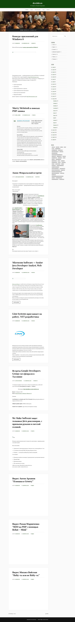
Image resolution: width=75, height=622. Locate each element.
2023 (53, 74)
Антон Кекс (62, 168)
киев (53, 177)
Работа (33, 272)
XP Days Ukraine (60, 165)
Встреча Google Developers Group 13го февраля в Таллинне (26, 373)
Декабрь (55, 100)
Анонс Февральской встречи (27, 172)
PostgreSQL (58, 159)
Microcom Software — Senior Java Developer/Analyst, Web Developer (27, 265)
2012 (53, 129)
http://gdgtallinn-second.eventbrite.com (31, 389)
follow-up (54, 153)
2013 (53, 98)
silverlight (54, 162)
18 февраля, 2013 (29, 176)
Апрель (54, 120)
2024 (53, 72)
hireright (59, 156)
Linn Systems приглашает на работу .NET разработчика (27, 315)
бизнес (54, 174)
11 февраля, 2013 (25, 320)
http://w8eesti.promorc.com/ (32, 96)
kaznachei (17, 43)
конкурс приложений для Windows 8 (30, 47)
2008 (53, 139)
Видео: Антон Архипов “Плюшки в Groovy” (23, 480)
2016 (53, 91)
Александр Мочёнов (19, 176)
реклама (62, 179)
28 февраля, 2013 (25, 43)
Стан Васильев (39, 225)
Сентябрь (55, 108)
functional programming (57, 154)
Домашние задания (56, 51)
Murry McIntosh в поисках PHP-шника (26, 109)
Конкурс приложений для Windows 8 (25, 38)
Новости (33, 43)
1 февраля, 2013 (25, 485)
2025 (53, 69)
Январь (54, 127)
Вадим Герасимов (16, 209)
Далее (46, 613)
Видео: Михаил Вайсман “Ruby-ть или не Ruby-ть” (26, 574)
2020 (53, 81)
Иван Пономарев (55, 173)
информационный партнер (57, 176)
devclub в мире (55, 151)
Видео (32, 485)
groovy (54, 156)
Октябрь (54, 105)
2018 (53, 86)
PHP (53, 159)
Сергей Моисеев (40, 195)
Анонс (53, 44)
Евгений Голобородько (57, 171)
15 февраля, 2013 (25, 272)
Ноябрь (54, 103)
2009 (53, 137)
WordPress (34, 619)
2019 (53, 84)
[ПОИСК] (65, 36)
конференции (59, 177)
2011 (53, 132)
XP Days (54, 165)
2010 (53, 134)
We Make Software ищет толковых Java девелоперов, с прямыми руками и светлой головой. (27, 422)
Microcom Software (16, 284)
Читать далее (16, 302)
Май (54, 117)
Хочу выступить (37, 9)
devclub (60, 150)
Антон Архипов (18, 380)
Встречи (37, 176)
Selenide (17, 220)
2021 (53, 79)
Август (54, 110)
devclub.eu (37, 3)
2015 (53, 93)
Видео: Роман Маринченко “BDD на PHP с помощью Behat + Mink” (25, 526)
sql (59, 162)
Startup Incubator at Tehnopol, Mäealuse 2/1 (23, 393)
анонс (62, 173)
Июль (54, 112)
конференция (55, 179)
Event (61, 151)
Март (54, 122)
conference (54, 150)
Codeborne (57, 148)
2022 (53, 76)
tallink (63, 162)
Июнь (54, 115)
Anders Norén (45, 619)
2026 (53, 67)
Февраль (55, 125)
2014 (53, 96)
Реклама (27, 9)
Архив (32, 9)
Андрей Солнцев (18, 207)
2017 (53, 88)
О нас (43, 9)
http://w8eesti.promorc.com (33, 77)
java (64, 156)
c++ (53, 148)
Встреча (48, 9)
